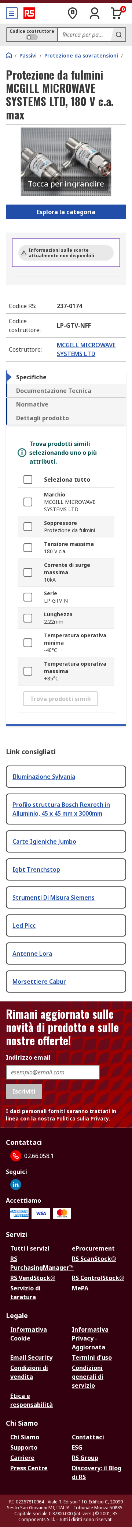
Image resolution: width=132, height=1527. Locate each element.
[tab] (66, 377)
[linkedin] (15, 1184)
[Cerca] (118, 34)
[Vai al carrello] (116, 13)
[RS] (29, 13)
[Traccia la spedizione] (72, 13)
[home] (9, 55)
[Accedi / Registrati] (94, 13)
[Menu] (12, 13)
